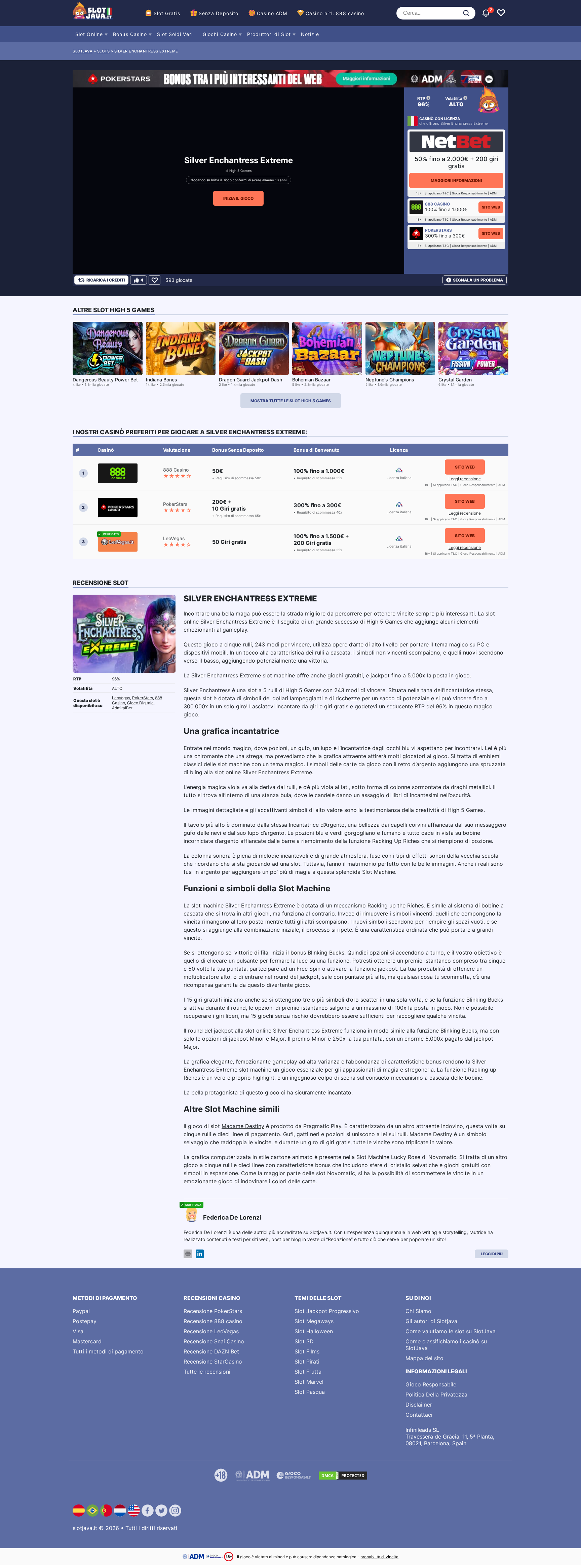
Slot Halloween (314, 1331)
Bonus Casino (130, 34)
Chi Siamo (418, 1311)
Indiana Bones (161, 379)
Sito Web (491, 207)
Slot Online (89, 34)
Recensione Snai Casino (214, 1341)
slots (103, 51)
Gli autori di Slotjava (431, 1321)
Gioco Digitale (140, 702)
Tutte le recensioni (207, 1371)
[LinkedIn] (200, 1254)
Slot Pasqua (310, 1391)
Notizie (310, 34)
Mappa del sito (424, 1358)
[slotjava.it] (93, 13)
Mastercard (87, 1341)
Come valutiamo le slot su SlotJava (450, 1331)
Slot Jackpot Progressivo (327, 1311)
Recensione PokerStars (213, 1311)
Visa (78, 1331)
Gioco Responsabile (430, 1384)
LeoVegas (121, 697)
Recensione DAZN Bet (211, 1351)
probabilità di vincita (379, 1556)
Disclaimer (418, 1404)
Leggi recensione (465, 478)
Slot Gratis (167, 13)
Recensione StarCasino (213, 1361)
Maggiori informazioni (456, 180)
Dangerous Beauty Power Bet (105, 379)
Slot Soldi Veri (175, 34)
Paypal (81, 1311)
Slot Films (307, 1351)
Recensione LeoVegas (211, 1331)
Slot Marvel (309, 1381)
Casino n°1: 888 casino (335, 13)
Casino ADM (272, 13)
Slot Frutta (308, 1371)
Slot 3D (304, 1341)
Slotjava (82, 51)
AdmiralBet (122, 707)
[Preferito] (154, 280)
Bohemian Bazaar (311, 379)
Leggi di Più (492, 1254)
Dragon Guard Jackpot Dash (250, 379)
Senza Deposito (218, 13)
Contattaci (418, 1414)
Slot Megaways (314, 1321)
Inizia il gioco (238, 198)
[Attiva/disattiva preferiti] (501, 13)
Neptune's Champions (389, 379)
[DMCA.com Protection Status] (343, 1475)
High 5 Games (240, 171)
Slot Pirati (307, 1361)
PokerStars (142, 697)
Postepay (84, 1321)
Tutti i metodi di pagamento (108, 1351)
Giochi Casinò (220, 34)
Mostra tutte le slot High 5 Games (290, 400)
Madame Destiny (243, 1126)
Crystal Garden (455, 379)
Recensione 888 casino (213, 1321)
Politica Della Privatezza (436, 1394)
